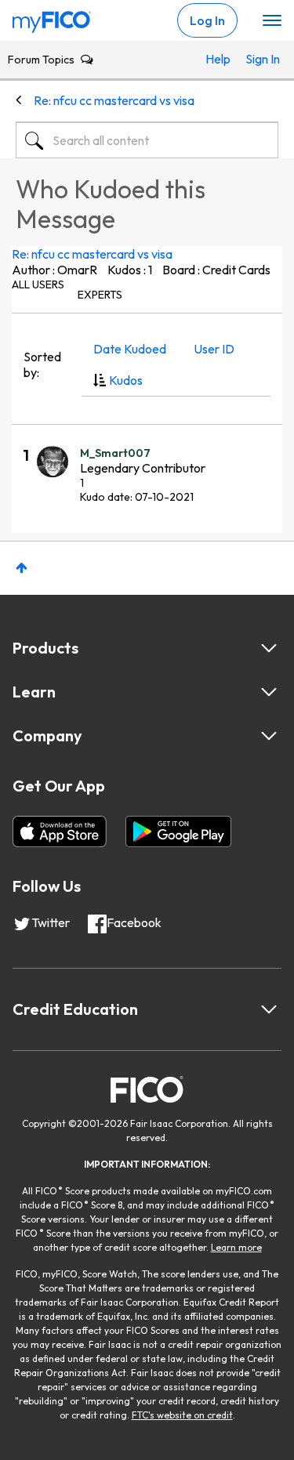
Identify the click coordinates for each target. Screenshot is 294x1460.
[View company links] (268, 735)
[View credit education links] (268, 1009)
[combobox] (147, 140)
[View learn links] (268, 692)
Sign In (257, 59)
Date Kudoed (129, 349)
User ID (214, 349)
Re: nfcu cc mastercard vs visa (92, 254)
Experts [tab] (100, 295)
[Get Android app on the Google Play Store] (178, 831)
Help (217, 59)
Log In (207, 20)
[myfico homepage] (51, 18)
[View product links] (268, 648)
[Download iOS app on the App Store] (59, 831)
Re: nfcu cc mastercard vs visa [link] (114, 100)
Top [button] (21, 568)
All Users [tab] (38, 284)
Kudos (126, 380)
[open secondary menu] (272, 21)
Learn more (236, 1247)
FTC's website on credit (182, 1415)
